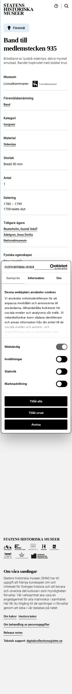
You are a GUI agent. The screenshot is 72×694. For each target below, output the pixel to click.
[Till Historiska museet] (43, 547)
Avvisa (36, 424)
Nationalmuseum (15, 240)
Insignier (9, 124)
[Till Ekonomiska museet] (20, 547)
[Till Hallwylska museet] (33, 547)
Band (7, 104)
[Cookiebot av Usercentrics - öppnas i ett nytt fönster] (50, 267)
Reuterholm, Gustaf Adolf (20, 229)
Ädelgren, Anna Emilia (18, 235)
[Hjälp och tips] (56, 6)
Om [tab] (58, 278)
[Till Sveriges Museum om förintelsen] (39, 555)
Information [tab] (36, 278)
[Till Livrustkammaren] (54, 547)
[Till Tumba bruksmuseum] (21, 555)
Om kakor (10, 616)
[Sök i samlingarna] (66, 6)
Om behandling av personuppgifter (26, 624)
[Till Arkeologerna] (8, 547)
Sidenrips (10, 144)
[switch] (61, 359)
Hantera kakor (28, 616)
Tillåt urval (36, 412)
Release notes (13, 632)
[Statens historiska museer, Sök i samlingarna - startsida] (19, 9)
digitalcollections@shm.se (44, 641)
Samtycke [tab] (13, 278)
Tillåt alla (36, 401)
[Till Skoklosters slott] (8, 555)
